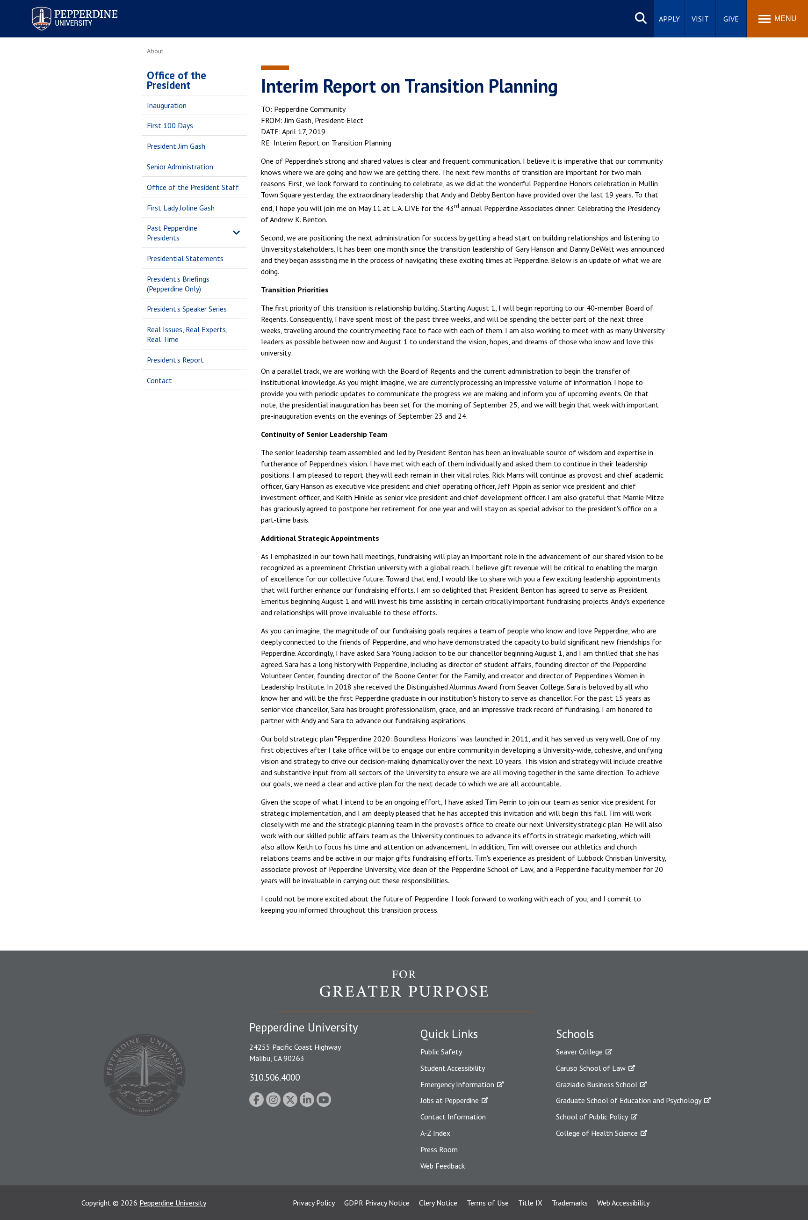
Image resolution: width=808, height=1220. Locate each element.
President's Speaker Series (187, 308)
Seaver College (579, 1051)
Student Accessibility (452, 1068)
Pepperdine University (63, 8)
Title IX (530, 1202)
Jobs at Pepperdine (449, 1100)
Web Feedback (442, 1165)
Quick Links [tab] (449, 1033)
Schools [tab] (575, 1033)
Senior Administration (180, 166)
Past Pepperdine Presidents (172, 232)
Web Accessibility (623, 1202)
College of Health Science (597, 1133)
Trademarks (570, 1202)
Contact (159, 380)
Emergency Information (457, 1084)
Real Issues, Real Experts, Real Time (187, 334)
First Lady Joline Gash (181, 207)
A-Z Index (435, 1133)
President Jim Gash (176, 146)
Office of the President (176, 80)
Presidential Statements (185, 258)
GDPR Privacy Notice (377, 1202)
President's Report (175, 359)
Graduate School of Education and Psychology (628, 1100)
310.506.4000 (274, 1077)
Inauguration (167, 105)
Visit (700, 18)
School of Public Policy (592, 1116)
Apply (669, 18)
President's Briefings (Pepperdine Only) (178, 283)
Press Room (439, 1149)
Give (731, 18)
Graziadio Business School (596, 1084)
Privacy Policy (314, 1202)
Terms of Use (488, 1202)
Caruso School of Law (591, 1068)
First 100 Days (170, 125)
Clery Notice (438, 1202)
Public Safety (441, 1051)
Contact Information (453, 1116)
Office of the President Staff (193, 187)
